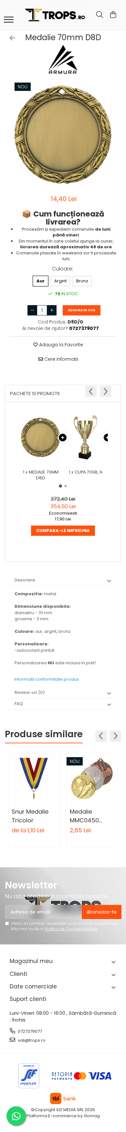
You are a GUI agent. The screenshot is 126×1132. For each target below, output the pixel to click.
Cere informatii (60, 359)
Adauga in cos (81, 310)
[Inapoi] (10, 38)
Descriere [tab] (25, 580)
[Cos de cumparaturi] (113, 15)
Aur (41, 281)
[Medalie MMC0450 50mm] (92, 778)
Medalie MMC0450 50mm (84, 816)
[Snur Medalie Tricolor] (34, 778)
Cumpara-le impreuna (63, 530)
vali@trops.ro (31, 1040)
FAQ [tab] (19, 704)
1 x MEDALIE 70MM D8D (40, 475)
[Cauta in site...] (99, 15)
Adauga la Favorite (60, 344)
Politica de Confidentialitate (71, 929)
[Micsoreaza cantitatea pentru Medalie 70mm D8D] (32, 310)
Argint (60, 281)
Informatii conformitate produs (47, 679)
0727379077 (29, 1031)
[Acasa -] (55, 15)
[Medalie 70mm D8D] (63, 135)
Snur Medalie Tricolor (30, 816)
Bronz (82, 281)
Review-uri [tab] (30, 692)
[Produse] (8, 20)
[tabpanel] (63, 135)
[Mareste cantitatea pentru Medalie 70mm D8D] (52, 310)
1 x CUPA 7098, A (85, 472)
